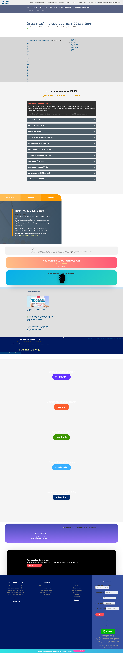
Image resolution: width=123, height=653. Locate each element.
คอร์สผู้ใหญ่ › (61, 437)
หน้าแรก (31, 2)
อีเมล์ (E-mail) (99, 598)
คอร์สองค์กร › (62, 497)
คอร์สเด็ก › (61, 407)
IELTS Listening (39, 251)
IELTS (37, 7)
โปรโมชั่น (68, 2)
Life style (56, 7)
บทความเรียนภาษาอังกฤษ (35, 41)
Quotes (61, 7)
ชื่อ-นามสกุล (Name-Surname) (103, 585)
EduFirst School (112, 645)
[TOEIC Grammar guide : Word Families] (38, 326)
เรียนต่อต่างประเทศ (77, 7)
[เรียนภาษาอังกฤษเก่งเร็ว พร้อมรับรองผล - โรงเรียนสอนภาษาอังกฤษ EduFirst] (93, 338)
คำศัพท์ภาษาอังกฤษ (86, 7)
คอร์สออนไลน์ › (61, 376)
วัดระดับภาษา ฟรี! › (34, 565)
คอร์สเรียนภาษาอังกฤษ (40, 2)
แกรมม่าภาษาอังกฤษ (31, 10)
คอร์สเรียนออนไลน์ (52, 2)
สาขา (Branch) (99, 603)
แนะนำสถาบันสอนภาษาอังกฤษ (47, 253)
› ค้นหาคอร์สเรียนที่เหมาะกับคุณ (10, 353)
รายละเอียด (10, 197)
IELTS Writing (65, 251)
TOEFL (41, 7)
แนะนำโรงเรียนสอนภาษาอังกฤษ (63, 253)
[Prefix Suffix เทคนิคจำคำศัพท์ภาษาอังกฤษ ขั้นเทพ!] (40, 316)
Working (50, 7)
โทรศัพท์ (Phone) (99, 593)
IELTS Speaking (57, 251)
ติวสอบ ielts (79, 251)
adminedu (32, 27)
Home (28, 7)
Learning (33, 7)
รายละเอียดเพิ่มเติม (79, 651)
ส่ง (99, 614)
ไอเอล (73, 253)
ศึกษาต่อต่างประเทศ (61, 27)
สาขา (85, 2)
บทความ (80, 2)
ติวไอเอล (85, 251)
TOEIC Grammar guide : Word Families (37, 328)
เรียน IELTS (36, 253)
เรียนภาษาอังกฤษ (67, 7)
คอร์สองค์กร (61, 2)
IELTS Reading (47, 251)
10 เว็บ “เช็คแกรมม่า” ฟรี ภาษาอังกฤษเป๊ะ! (37, 308)
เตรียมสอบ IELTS (71, 27)
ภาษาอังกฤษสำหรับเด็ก (41, 10)
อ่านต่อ (28, 311)
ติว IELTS (72, 251)
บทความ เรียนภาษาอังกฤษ (49, 27)
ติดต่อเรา (91, 2)
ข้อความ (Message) (100, 608)
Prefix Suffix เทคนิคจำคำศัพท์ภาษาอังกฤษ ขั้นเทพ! (40, 318)
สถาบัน (74, 2)
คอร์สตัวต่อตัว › (61, 467)
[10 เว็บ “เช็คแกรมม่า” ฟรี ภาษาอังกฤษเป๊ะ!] (38, 306)
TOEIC (45, 7)
